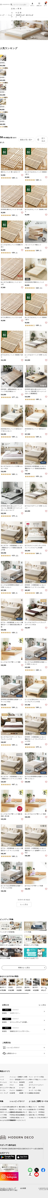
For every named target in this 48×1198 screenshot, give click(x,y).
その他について (29, 1117)
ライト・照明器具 (14, 1079)
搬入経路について (21, 1106)
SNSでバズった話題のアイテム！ (0, 1112)
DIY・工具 (32, 1087)
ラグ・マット (14, 1082)
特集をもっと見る (24, 967)
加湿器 (21, 1084)
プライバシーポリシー (7, 1189)
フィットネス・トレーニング (43, 1079)
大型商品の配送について (11, 1112)
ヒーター (22, 1087)
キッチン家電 (23, 1076)
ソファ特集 (0, 1114)
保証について (21, 1112)
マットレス (3, 1082)
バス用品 (41, 1076)
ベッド (10, 15)
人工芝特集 (0, 1117)
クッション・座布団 (14, 1076)
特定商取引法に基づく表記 (8, 1190)
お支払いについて (11, 1106)
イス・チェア (4, 1093)
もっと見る (24, 904)
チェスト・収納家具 (14, 1090)
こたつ (21, 1090)
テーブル (2, 1090)
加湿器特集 (0, 1109)
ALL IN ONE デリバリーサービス (39, 1117)
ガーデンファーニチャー (33, 1084)
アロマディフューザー (24, 1079)
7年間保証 (39, 1114)
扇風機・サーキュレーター (24, 1093)
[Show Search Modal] (11, 5)
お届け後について (29, 1114)
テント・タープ (33, 1076)
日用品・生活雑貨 (33, 1093)
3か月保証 (39, 1106)
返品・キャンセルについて (21, 1109)
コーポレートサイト (6, 1188)
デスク (12, 1084)
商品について (29, 1106)
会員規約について (21, 1114)
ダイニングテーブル (5, 1087)
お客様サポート (11, 1053)
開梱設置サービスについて (11, 1120)
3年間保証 (39, 1112)
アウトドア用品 (33, 1079)
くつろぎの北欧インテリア (0, 1106)
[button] (45, 988)
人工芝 (31, 1082)
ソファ (2, 1076)
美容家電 (22, 1082)
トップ (2, 15)
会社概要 (23, 1188)
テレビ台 (12, 1087)
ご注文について (29, 1109)
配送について (29, 1112)
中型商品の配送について (11, 1114)
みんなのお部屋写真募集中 (0, 1120)
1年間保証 (39, 1109)
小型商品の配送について (11, 1117)
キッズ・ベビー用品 (33, 1090)
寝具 (1, 1084)
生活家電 (12, 1093)
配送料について (11, 1109)
